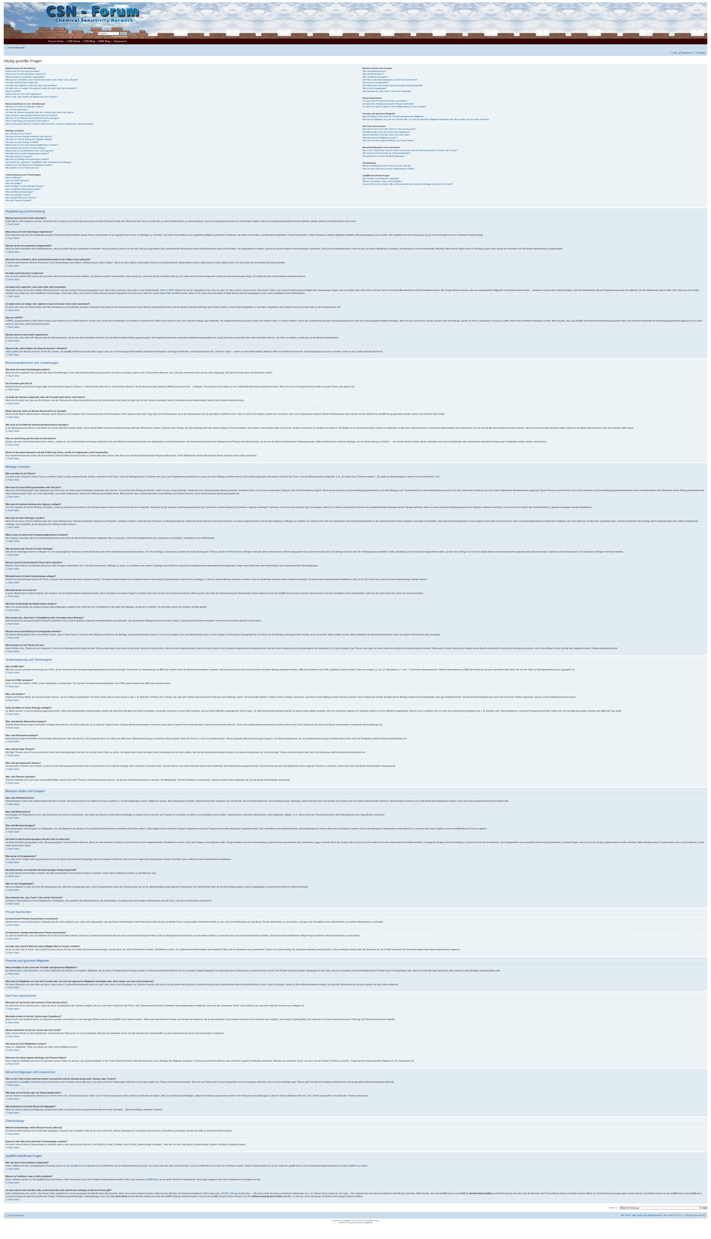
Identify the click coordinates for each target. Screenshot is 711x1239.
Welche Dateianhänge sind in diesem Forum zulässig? (387, 166)
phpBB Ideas (151, 1179)
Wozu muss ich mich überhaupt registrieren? (26, 74)
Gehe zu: (613, 1208)
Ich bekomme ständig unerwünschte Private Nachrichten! (388, 104)
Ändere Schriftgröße (702, 47)
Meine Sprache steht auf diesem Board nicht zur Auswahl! (31, 115)
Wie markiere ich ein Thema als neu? (22, 168)
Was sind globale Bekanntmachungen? (23, 189)
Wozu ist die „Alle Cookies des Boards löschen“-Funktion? (32, 97)
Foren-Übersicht (17, 48)
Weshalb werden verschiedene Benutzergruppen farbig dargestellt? (393, 85)
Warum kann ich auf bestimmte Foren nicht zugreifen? (30, 151)
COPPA (170, 290)
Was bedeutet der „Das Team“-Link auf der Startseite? (387, 91)
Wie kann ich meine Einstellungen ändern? (24, 106)
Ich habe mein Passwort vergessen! (22, 82)
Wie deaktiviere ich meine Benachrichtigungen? (384, 156)
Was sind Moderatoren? (373, 74)
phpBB (346, 1221)
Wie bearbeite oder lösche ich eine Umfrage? (26, 148)
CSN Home (73, 41)
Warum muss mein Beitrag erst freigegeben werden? (29, 165)
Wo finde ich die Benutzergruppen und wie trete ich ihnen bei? (390, 80)
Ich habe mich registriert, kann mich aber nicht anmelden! (31, 85)
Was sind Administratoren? (374, 71)
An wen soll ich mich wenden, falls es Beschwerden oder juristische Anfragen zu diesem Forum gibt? (408, 184)
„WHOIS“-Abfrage (229, 1193)
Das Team (625, 1215)
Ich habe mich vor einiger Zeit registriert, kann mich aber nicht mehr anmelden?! (41, 88)
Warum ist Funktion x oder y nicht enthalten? (383, 181)
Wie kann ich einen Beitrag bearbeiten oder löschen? (29, 136)
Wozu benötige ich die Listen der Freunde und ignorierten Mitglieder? (393, 116)
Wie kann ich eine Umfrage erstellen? (22, 142)
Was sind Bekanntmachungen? (20, 192)
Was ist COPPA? (13, 91)
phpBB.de (353, 1165)
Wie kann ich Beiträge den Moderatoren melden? (27, 159)
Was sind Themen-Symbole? (18, 200)
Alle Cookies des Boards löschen (647, 1215)
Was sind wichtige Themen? (18, 195)
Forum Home (56, 41)
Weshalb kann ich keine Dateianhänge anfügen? (27, 153)
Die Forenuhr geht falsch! (17, 109)
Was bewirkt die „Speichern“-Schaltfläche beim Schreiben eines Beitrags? (38, 162)
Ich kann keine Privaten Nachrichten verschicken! (385, 101)
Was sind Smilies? (14, 183)
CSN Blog (89, 41)
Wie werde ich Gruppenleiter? (376, 82)
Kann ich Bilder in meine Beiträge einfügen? (25, 186)
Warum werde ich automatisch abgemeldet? (25, 77)
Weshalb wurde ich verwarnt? (19, 156)
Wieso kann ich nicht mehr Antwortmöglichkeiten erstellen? (32, 145)
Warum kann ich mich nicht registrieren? (24, 94)
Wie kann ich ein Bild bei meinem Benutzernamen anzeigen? (32, 118)
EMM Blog (104, 41)
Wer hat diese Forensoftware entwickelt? (381, 178)
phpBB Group (78, 1165)
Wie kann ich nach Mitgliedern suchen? (380, 138)
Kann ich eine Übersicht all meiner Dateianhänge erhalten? (389, 169)
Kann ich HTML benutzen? (17, 180)
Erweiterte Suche (119, 36)
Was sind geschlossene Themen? (21, 197)
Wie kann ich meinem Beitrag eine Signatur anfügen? (29, 139)
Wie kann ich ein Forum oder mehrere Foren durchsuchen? (389, 129)
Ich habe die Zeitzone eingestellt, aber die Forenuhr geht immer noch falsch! (40, 112)
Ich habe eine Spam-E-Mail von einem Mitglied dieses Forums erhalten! (394, 106)
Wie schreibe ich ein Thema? (18, 134)
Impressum (120, 41)
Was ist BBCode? (13, 177)
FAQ (675, 53)
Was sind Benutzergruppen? (375, 77)
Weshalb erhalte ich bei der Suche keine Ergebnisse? (386, 132)
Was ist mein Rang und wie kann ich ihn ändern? (27, 121)
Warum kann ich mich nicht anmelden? (23, 71)
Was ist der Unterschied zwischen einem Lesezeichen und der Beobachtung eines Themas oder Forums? (410, 150)
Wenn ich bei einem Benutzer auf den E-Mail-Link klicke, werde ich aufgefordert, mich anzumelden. (50, 124)
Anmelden (701, 53)
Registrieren (687, 53)
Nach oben (13, 224)
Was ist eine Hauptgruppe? (375, 88)
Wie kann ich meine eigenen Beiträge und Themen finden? (388, 140)
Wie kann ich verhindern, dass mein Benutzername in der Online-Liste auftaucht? (42, 80)
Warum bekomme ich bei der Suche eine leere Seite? (386, 135)
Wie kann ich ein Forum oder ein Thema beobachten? (386, 153)
